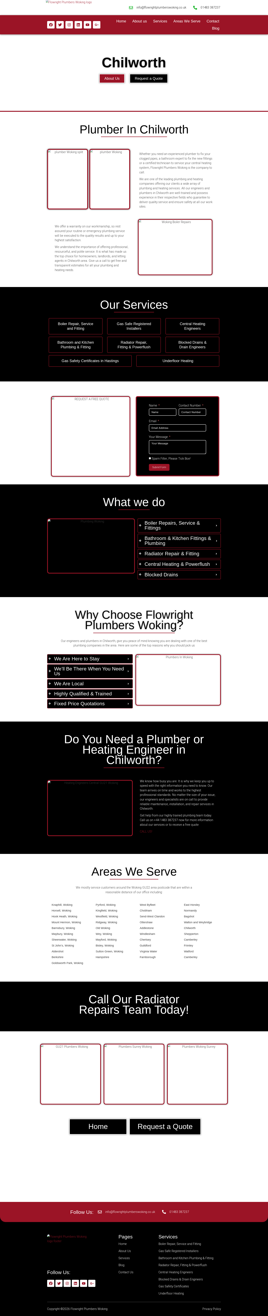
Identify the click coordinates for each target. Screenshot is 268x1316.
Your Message (158, 437)
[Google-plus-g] (96, 24)
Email (152, 421)
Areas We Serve (186, 21)
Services (160, 21)
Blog (215, 28)
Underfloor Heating (178, 361)
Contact (213, 21)
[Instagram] (69, 24)
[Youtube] (87, 24)
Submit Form (159, 467)
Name (153, 405)
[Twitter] (60, 24)
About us (139, 21)
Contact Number (190, 405)
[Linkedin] (78, 24)
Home (121, 21)
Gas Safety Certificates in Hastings (90, 361)
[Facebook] (51, 24)
